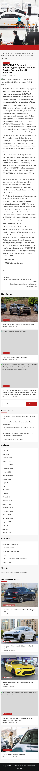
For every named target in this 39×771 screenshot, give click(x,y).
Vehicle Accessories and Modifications (15, 558)
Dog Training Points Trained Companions (14, 572)
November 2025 (8, 468)
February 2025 (7, 500)
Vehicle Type (6, 62)
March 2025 (6, 497)
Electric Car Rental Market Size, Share (15, 357)
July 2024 (6, 525)
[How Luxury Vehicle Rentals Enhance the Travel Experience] (19, 631)
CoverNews (28, 766)
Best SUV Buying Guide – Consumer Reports (18, 324)
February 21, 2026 (13, 396)
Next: (23, 284)
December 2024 (8, 507)
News (4, 555)
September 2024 (8, 518)
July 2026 (6, 450)
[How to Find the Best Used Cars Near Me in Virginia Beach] (19, 595)
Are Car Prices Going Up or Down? (13, 439)
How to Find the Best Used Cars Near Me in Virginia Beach (19, 417)
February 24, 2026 (13, 326)
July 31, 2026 (12, 613)
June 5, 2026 (11, 686)
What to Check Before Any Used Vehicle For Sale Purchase (18, 429)
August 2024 (7, 522)
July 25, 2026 (12, 650)
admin (5, 75)
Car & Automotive (8, 548)
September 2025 (8, 475)
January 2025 (7, 504)
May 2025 (6, 490)
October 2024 (7, 515)
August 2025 (7, 479)
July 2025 (6, 482)
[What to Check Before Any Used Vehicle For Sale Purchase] (19, 667)
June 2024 (6, 529)
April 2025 (6, 493)
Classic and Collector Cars (11, 551)
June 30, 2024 (12, 75)
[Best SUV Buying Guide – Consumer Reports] (19, 309)
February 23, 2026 (13, 359)
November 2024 (8, 511)
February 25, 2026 (13, 722)
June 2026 (6, 454)
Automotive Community (10, 544)
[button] (3, 47)
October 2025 (7, 472)
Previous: (17, 278)
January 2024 (7, 532)
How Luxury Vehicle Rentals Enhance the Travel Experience (18, 423)
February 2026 (7, 458)
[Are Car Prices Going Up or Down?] (19, 739)
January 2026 (7, 461)
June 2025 (6, 486)
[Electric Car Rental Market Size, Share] (19, 342)
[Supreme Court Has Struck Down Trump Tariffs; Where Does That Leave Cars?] (19, 703)
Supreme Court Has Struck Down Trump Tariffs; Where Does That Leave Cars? (18, 434)
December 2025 (8, 465)
